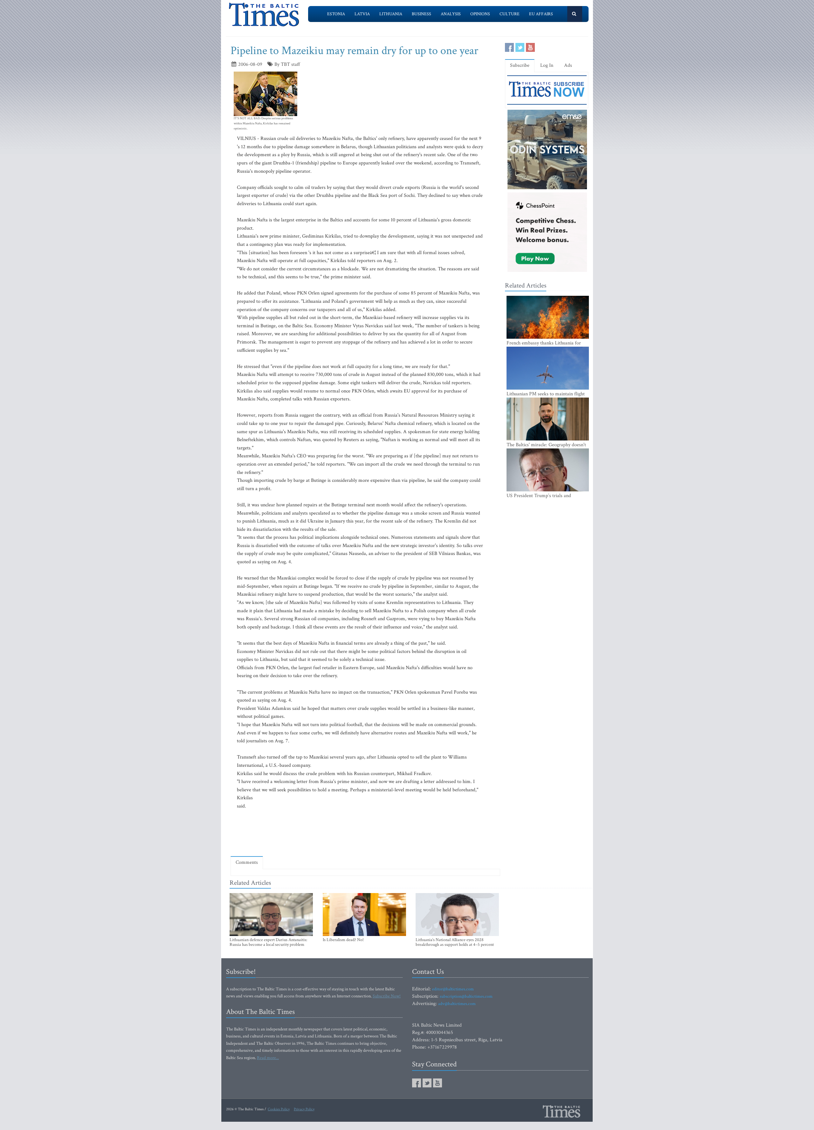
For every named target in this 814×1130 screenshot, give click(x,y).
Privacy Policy (304, 1109)
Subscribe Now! (387, 996)
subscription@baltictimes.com (466, 996)
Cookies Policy (279, 1109)
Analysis (451, 14)
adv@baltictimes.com (457, 1004)
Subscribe (519, 65)
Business (421, 14)
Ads (568, 65)
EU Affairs (541, 14)
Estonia (336, 14)
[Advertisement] (365, 832)
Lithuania (390, 14)
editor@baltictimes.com (453, 989)
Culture (510, 14)
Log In (546, 65)
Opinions (480, 14)
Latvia (362, 14)
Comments (247, 862)
